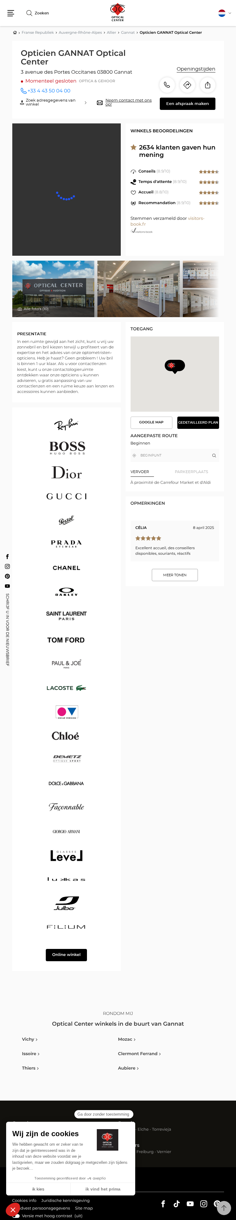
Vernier (164, 1152)
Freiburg (145, 1152)
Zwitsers (129, 1145)
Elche (143, 1130)
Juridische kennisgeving (65, 1202)
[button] (11, 13)
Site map (84, 1208)
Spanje (126, 1123)
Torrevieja (161, 1130)
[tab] (153, 472)
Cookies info (24, 1202)
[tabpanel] (175, 482)
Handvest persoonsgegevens (41, 1209)
